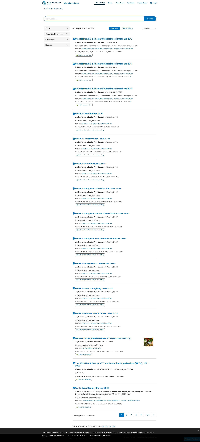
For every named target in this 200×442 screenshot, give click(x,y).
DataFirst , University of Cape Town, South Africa (97, 123)
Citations (130, 3)
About (110, 3)
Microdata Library (71, 3)
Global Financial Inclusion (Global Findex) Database (97, 48)
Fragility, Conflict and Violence (123, 48)
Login (155, 3)
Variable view (126, 28)
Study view (114, 28)
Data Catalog (100, 3)
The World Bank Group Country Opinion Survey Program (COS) (101, 400)
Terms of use (142, 3)
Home (46, 9)
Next (147, 415)
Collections (120, 3)
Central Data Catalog (55, 9)
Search (150, 19)
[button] (56, 29)
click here (107, 435)
